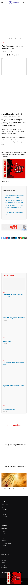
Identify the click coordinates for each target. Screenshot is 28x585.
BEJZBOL (3, 545)
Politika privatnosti (5, 572)
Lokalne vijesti (4, 504)
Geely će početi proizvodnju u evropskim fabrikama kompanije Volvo (12, 408)
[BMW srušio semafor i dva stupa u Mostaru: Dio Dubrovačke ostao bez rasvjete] (14, 457)
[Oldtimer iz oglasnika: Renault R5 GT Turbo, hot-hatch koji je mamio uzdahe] (14, 284)
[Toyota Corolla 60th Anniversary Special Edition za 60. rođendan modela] (14, 375)
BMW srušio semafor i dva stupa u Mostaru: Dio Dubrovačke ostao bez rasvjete (15, 467)
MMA (2, 548)
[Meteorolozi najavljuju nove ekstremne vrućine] (14, 480)
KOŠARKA (3, 533)
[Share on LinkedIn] (15, 55)
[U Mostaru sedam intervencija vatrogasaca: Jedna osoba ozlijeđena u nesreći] (14, 435)
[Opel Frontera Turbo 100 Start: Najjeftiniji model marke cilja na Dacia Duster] (14, 307)
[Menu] (2, 2)
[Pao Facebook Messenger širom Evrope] (14, 66)
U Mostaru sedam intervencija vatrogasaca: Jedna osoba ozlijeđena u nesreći (15, 444)
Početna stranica (4, 38)
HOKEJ (3, 538)
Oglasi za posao (4, 507)
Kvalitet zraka (4, 516)
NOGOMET (4, 529)
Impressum (3, 560)
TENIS (3, 531)
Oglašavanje (4, 567)
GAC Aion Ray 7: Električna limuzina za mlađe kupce (13, 363)
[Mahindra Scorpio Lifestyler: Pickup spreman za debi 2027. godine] (14, 329)
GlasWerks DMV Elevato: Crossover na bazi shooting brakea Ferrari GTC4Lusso (14, 207)
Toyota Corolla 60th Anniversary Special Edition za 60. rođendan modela (13, 386)
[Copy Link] (12, 55)
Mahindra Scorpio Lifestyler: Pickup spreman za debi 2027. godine (14, 340)
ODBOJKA (3, 541)
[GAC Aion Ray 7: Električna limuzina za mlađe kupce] (14, 352)
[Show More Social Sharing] (17, 55)
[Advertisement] (14, 22)
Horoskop (3, 514)
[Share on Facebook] (7, 55)
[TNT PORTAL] (14, 2)
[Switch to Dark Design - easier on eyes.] (26, 2)
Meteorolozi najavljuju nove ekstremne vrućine (14, 489)
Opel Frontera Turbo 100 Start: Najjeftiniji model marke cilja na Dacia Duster (14, 317)
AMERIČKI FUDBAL (6, 543)
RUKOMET (3, 536)
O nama (3, 557)
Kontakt (3, 562)
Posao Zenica (4, 519)
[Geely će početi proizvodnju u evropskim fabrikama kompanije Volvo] (14, 398)
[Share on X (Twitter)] (10, 55)
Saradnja (3, 565)
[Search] (23, 2)
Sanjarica (3, 512)
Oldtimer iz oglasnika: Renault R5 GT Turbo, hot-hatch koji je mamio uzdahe (13, 295)
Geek (2, 42)
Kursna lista (3, 509)
